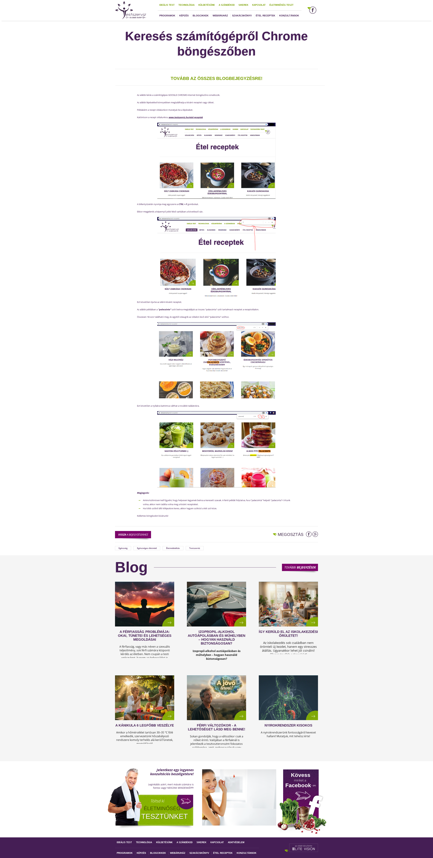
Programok (167, 15)
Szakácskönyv (242, 15)
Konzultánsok (289, 15)
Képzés (184, 15)
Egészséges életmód (147, 548)
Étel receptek (265, 15)
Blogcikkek (201, 15)
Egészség (123, 548)
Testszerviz (194, 548)
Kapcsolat (259, 5)
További (300, 567)
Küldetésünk (206, 5)
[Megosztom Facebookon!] (309, 534)
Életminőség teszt (281, 5)
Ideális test (167, 5)
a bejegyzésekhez (133, 534)
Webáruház (220, 15)
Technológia (186, 5)
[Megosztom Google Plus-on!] (315, 534)
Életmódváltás (173, 548)
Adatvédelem (236, 842)
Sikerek (243, 5)
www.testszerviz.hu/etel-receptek (186, 117)
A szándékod (227, 5)
